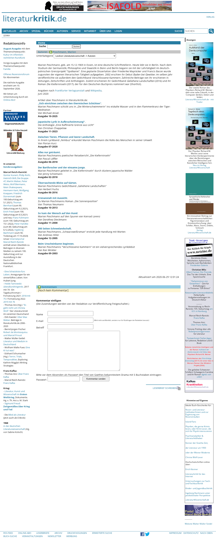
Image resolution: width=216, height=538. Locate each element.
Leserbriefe (42, 532)
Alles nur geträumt (49, 152)
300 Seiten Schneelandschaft (54, 228)
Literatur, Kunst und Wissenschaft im (15, 394)
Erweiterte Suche (102, 532)
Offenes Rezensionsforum (16, 74)
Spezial (36, 31)
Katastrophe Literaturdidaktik (199, 292)
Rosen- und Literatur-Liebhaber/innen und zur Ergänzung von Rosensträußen (196, 413)
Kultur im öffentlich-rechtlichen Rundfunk (14, 56)
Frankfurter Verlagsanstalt (70, 90)
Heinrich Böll (9, 178)
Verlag (210, 16)
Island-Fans (190, 421)
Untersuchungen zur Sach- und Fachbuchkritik (197, 482)
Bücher (48, 31)
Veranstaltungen (32, 536)
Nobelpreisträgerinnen (199, 331)
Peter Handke (21, 223)
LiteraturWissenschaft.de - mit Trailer (199, 100)
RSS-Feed (8, 532)
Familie (6, 69)
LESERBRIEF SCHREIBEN (165, 388)
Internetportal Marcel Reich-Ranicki (13, 240)
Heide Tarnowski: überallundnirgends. (13, 285)
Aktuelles (9, 31)
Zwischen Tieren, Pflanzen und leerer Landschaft (66, 137)
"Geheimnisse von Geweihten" (199, 282)
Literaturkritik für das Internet (195, 475)
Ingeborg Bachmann (13, 231)
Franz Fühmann (21, 217)
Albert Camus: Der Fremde (198, 272)
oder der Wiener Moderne (197, 452)
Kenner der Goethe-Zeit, (196, 443)
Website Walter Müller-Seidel (198, 523)
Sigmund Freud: (16, 406)
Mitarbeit (90, 31)
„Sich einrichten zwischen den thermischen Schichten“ (69, 103)
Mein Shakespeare (12, 187)
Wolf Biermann (17, 184)
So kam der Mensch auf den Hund (57, 213)
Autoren (62, 31)
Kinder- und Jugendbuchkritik (198, 488)
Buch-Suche (10, 536)
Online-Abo (9, 99)
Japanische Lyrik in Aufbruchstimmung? (61, 121)
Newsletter (54, 536)
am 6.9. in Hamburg (202, 309)
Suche (178, 31)
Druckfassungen (77, 532)
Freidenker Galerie (199, 265)
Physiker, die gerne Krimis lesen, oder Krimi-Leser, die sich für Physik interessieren (198, 428)
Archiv (24, 31)
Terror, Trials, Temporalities (12, 358)
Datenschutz (190, 532)
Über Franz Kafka (199, 324)
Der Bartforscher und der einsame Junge (61, 167)
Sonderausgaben (12, 166)
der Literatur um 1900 (195, 447)
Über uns (105, 31)
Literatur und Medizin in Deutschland (15, 343)
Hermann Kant (10, 190)
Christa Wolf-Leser (194, 457)
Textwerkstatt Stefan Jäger (199, 338)
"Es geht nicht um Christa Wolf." (14, 307)
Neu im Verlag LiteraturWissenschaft (199, 166)
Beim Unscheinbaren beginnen (56, 243)
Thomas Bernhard (12, 204)
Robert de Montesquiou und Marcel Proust (15, 334)
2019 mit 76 (9, 301)
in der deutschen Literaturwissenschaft (14, 427)
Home (41, 42)
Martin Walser (14, 181)
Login (118, 31)
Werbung (71, 536)
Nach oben (206, 532)
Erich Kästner (191, 469)
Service (76, 31)
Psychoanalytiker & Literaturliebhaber (194, 436)
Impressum (175, 532)
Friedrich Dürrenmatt (12, 195)
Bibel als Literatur (17, 414)
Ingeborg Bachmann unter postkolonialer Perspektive (197, 494)
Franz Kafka (9, 382)
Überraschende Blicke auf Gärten (57, 182)
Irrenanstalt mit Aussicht (52, 198)
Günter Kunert (10, 175)
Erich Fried (8, 211)
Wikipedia (96, 90)
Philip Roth (24, 175)
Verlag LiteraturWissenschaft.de (199, 231)
